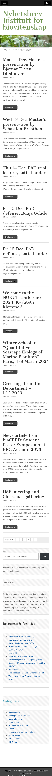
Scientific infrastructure (18, 725)
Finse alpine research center (21, 656)
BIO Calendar (14, 712)
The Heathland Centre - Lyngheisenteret (26, 673)
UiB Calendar (14, 738)
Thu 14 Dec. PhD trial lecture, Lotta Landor (24, 170)
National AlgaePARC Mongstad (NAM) (25, 660)
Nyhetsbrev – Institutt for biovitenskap (26, 20)
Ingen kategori (14, 722)
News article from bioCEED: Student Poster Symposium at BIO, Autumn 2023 (24, 442)
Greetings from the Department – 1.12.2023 (22, 388)
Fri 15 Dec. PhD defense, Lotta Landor (25, 251)
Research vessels (16, 669)
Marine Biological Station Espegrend (24, 646)
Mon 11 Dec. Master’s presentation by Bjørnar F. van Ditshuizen (24, 66)
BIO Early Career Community (21, 636)
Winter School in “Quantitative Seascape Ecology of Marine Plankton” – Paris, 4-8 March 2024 (26, 352)
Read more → (10, 107)
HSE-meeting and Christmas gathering (23, 494)
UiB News (12, 742)
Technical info (14, 735)
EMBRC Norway (15, 650)
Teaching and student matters (21, 732)
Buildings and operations (19, 715)
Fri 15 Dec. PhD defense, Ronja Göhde (25, 211)
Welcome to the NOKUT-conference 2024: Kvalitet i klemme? (22, 299)
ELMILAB (12, 653)
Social (11, 729)
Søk (4, 551)
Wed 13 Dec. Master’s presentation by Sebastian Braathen (24, 124)
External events (15, 719)
